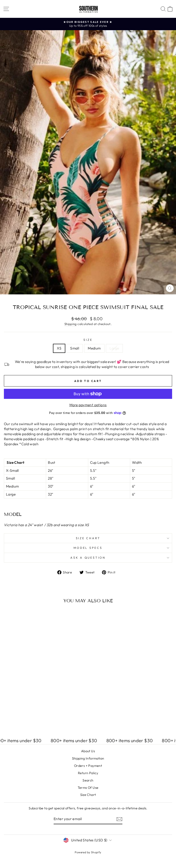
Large (114, 348)
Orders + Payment (88, 766)
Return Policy (88, 773)
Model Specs (88, 547)
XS (59, 348)
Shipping (70, 324)
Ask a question (88, 557)
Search (87, 780)
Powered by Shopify (88, 852)
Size (87, 339)
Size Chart (88, 538)
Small (74, 348)
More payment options (88, 405)
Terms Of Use (88, 788)
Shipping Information (88, 758)
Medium (94, 348)
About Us (88, 751)
